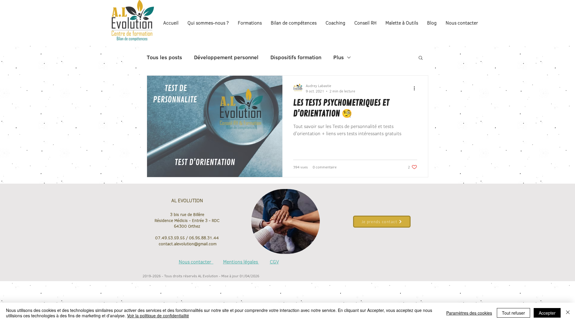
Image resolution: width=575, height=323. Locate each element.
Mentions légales (241, 261)
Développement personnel (226, 57)
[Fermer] (567, 312)
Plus (338, 57)
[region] (285, 221)
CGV (274, 261)
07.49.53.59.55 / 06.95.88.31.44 (187, 238)
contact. (166, 244)
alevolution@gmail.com (195, 244)
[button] (420, 58)
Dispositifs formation (295, 57)
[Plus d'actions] (416, 88)
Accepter (547, 313)
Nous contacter (196, 261)
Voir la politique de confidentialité (158, 316)
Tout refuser (513, 313)
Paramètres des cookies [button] (469, 313)
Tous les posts (164, 57)
